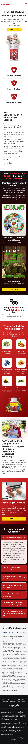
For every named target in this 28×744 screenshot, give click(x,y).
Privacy (14, 699)
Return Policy (21, 699)
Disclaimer (13, 701)
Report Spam (21, 701)
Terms (8, 699)
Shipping (5, 701)
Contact (3, 699)
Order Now (14, 30)
